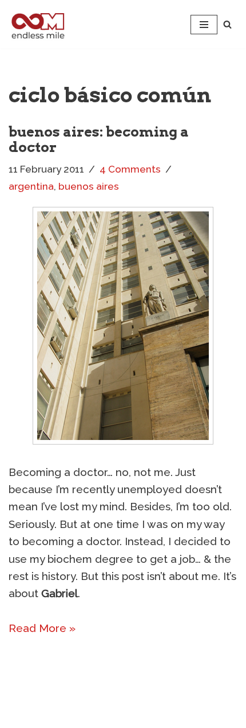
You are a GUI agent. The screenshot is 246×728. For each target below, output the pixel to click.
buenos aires (88, 186)
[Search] (227, 24)
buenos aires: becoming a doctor (99, 139)
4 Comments (130, 169)
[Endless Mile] (37, 24)
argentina (31, 186)
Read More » (42, 628)
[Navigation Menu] (204, 24)
